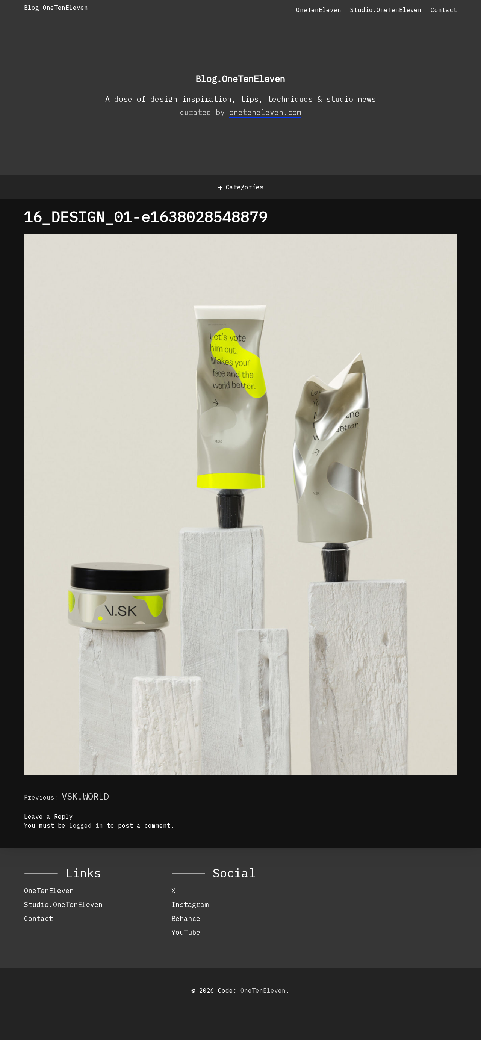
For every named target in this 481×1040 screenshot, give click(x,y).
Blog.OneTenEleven (56, 7)
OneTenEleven (318, 10)
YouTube (185, 932)
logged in (86, 825)
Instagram (190, 904)
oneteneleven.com (265, 112)
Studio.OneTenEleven (386, 10)
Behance (185, 918)
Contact (444, 10)
